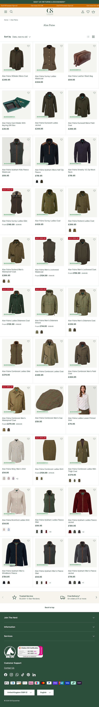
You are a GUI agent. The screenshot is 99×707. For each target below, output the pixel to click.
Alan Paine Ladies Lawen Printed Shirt (81, 419)
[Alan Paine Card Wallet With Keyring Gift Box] (16, 104)
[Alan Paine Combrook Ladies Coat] (49, 353)
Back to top (49, 607)
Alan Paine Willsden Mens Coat (15, 76)
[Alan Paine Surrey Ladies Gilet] (16, 202)
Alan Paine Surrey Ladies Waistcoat (45, 77)
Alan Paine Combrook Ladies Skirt (49, 469)
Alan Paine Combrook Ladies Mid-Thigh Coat (82, 470)
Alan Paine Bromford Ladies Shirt (16, 520)
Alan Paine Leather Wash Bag (80, 76)
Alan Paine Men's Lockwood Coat (82, 269)
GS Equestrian (15, 701)
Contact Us (9, 668)
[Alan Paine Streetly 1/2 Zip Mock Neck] (82, 151)
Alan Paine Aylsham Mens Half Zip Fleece (49, 171)
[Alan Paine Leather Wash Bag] (82, 58)
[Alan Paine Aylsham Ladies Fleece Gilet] (49, 501)
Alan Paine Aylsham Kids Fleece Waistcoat (15, 171)
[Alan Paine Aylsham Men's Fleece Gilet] (49, 552)
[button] (93, 12)
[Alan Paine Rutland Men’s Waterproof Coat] (16, 251)
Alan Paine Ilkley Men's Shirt (14, 469)
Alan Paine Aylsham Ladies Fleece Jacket (82, 521)
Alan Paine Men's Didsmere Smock (46, 321)
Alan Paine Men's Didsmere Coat (81, 321)
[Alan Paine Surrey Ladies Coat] (49, 202)
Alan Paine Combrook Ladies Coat (49, 371)
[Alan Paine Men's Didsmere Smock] (49, 302)
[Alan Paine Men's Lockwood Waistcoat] (49, 251)
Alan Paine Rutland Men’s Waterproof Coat (12, 270)
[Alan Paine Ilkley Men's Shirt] (16, 450)
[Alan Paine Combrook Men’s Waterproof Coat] (16, 400)
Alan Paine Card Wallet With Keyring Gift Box (14, 124)
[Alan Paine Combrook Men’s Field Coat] (82, 353)
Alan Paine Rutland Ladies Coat (81, 221)
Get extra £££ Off (35, 6)
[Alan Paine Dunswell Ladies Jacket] (49, 104)
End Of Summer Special (63, 6)
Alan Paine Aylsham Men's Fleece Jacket (82, 572)
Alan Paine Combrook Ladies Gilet (16, 371)
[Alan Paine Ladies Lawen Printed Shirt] (82, 400)
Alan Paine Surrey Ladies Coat (47, 221)
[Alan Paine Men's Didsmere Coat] (82, 302)
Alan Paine (14, 20)
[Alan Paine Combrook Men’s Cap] (49, 400)
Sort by (7, 36)
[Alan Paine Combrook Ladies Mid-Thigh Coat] (82, 450)
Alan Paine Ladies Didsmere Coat (16, 321)
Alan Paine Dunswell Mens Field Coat (81, 124)
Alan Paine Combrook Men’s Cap (48, 418)
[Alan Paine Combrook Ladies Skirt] (49, 450)
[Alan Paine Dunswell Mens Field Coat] (82, 104)
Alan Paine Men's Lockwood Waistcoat (47, 271)
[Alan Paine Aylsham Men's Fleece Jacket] (82, 552)
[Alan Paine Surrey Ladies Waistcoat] (49, 58)
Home (6, 20)
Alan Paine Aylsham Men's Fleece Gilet (49, 572)
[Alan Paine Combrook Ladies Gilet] (16, 353)
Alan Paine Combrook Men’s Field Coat (82, 372)
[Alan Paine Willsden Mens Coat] (16, 58)
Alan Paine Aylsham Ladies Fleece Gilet (49, 521)
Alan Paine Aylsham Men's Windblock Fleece (13, 572)
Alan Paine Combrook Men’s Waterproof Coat (14, 419)
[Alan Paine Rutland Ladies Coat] (82, 202)
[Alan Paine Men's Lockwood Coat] (82, 251)
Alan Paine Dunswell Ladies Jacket (46, 124)
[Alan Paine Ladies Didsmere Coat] (16, 302)
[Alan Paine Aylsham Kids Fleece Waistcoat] (16, 151)
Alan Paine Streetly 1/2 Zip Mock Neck (81, 171)
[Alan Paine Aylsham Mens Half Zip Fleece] (49, 151)
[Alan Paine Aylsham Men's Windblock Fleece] (16, 552)
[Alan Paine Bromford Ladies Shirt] (16, 501)
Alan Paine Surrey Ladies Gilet (14, 221)
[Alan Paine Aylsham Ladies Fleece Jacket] (82, 501)
